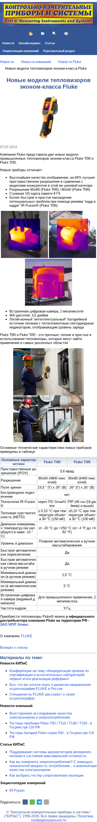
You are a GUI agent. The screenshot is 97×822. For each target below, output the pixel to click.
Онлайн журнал (29, 43)
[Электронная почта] (46, 802)
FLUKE (26, 636)
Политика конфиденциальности (62, 818)
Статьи (50, 43)
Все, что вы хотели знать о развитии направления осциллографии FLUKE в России (50, 687)
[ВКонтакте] (25, 802)
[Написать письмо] (42, 33)
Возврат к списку (14, 647)
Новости (8, 43)
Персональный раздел (59, 51)
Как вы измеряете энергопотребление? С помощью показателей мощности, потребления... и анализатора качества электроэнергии (53, 766)
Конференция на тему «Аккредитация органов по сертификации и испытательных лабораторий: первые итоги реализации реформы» (49, 675)
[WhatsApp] (32, 802)
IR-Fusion (16, 790)
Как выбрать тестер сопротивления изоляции (46, 775)
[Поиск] (54, 33)
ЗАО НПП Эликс (14, 624)
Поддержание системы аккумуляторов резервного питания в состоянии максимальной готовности (50, 754)
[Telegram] (39, 802)
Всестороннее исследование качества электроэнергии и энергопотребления (40, 715)
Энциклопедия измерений (20, 51)
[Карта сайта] (66, 33)
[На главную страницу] (30, 33)
